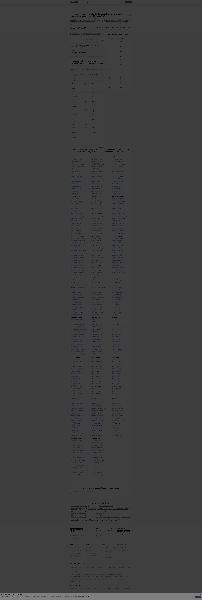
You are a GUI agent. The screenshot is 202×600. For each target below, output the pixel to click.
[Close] (130, 289)
